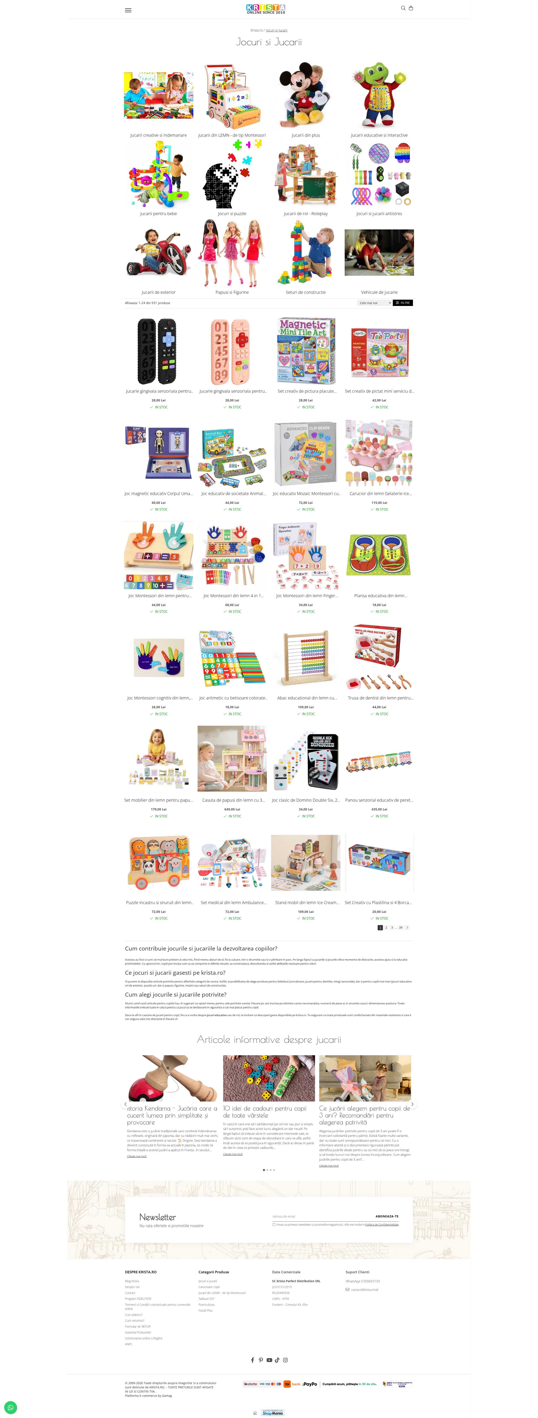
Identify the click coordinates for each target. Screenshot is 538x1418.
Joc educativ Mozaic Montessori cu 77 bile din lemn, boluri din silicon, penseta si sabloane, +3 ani (306, 493)
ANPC (128, 1344)
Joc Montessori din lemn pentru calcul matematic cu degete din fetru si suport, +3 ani (159, 595)
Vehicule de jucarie (379, 292)
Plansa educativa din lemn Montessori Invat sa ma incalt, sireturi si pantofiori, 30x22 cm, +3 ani (379, 595)
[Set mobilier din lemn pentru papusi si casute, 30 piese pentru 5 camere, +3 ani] (158, 760)
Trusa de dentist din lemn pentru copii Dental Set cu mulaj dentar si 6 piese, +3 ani (379, 698)
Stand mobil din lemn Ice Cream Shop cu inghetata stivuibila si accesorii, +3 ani (305, 902)
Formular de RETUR (137, 1326)
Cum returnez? (134, 1321)
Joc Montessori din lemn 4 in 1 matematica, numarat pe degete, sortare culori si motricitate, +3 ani (232, 595)
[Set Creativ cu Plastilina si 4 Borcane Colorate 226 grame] (379, 863)
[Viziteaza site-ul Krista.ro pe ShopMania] (273, 1412)
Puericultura (206, 1305)
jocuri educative (217, 1015)
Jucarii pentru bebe (158, 213)
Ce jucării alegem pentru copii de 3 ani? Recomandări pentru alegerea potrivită (364, 1115)
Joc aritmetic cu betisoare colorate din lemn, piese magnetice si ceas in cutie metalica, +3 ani (232, 698)
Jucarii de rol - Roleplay (306, 213)
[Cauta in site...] (403, 8)
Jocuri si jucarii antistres (379, 213)
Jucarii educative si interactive (379, 135)
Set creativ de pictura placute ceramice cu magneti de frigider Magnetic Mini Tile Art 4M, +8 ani (305, 391)
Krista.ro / (258, 30)
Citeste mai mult (136, 1156)
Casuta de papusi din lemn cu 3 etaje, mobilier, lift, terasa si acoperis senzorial (232, 800)
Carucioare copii (209, 1287)
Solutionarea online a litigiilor (143, 1338)
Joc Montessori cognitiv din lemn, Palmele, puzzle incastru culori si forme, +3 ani (158, 698)
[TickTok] (277, 1360)
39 (400, 927)
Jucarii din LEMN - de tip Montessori (232, 135)
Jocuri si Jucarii (208, 1281)
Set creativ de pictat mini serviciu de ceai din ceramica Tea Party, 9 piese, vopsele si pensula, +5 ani (379, 391)
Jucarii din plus (306, 135)
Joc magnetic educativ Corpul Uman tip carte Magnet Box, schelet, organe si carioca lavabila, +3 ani (159, 493)
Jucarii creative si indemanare (159, 135)
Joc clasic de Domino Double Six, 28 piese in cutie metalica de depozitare (306, 800)
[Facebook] (252, 1360)
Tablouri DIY (206, 1299)
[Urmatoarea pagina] (407, 927)
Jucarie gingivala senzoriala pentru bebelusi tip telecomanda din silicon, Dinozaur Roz (232, 391)
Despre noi (132, 1287)
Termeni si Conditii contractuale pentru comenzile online (157, 1307)
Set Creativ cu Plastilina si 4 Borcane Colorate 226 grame (379, 902)
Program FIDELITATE (138, 1299)
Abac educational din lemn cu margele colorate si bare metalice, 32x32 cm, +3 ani (305, 698)
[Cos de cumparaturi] (411, 8)
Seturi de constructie (306, 292)
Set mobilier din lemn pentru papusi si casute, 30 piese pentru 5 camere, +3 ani (158, 800)
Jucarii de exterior (159, 292)
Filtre (404, 303)
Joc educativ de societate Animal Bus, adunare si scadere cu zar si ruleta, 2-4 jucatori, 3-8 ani (232, 493)
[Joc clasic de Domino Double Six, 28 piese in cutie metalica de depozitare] (305, 760)
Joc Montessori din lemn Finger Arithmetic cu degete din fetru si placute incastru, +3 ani (305, 595)
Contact (130, 1293)
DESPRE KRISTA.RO (141, 1272)
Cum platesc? (134, 1315)
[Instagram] (285, 1360)
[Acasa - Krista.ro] (266, 9)
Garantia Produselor (138, 1332)
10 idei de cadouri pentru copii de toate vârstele (265, 1111)
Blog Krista (132, 1281)
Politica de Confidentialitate (382, 1224)
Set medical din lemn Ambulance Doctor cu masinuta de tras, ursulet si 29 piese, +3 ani (232, 902)
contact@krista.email (364, 1290)
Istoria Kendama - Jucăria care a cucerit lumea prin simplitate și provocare (172, 1115)
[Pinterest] (261, 1360)
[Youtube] (269, 1360)
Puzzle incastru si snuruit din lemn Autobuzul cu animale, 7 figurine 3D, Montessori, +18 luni (158, 902)
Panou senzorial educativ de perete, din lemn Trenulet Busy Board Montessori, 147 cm (379, 800)
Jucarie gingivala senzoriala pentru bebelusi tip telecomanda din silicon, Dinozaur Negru (158, 391)
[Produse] (128, 11)
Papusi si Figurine (232, 292)
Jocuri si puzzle (232, 213)
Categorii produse (214, 1272)
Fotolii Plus (206, 1310)
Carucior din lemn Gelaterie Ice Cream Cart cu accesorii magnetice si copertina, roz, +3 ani (379, 493)
